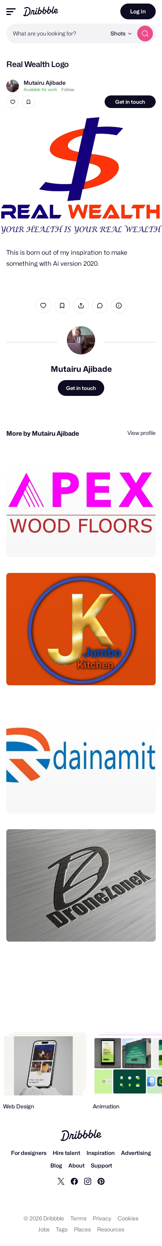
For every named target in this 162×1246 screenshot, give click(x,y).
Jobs (44, 1229)
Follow (67, 89)
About (76, 1165)
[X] (60, 1180)
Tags (62, 1229)
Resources (110, 1229)
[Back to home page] (40, 11)
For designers (28, 1152)
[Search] (145, 33)
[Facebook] (74, 1180)
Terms (78, 1218)
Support (101, 1165)
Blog (56, 1165)
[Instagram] (87, 1180)
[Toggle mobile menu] (11, 11)
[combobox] (56, 33)
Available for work (40, 89)
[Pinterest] (101, 1180)
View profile (141, 432)
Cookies (128, 1218)
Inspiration (101, 1152)
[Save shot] (28, 101)
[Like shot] (12, 101)
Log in (138, 11)
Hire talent (66, 1152)
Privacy (102, 1218)
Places (82, 1229)
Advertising (136, 1152)
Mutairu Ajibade (45, 82)
